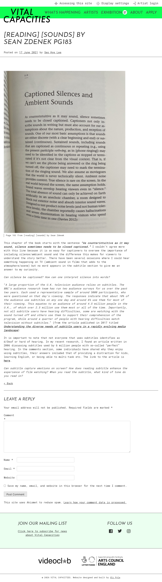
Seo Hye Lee (52, 52)
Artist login (147, 3)
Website (9, 477)
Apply (151, 13)
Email (9, 468)
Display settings (114, 3)
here (7, 360)
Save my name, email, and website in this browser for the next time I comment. (67, 485)
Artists (91, 13)
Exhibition (111, 13)
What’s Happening (62, 13)
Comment (9, 417)
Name (8, 459)
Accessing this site (75, 3)
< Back (8, 383)
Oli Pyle (115, 577)
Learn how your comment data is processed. (95, 502)
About (136, 13)
